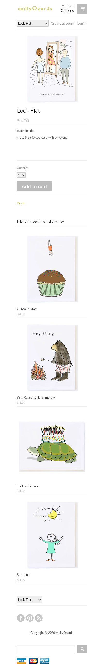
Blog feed (39, 618)
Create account (62, 23)
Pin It (20, 203)
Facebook (21, 618)
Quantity (22, 168)
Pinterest (30, 618)
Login (81, 23)
